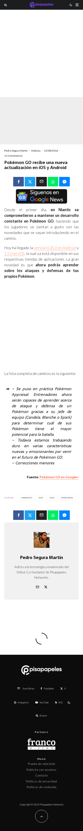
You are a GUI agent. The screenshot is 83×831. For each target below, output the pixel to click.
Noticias (36, 150)
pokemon (68, 498)
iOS (52, 498)
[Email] (41, 181)
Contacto (41, 775)
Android (27, 498)
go (41, 498)
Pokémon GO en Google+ (59, 477)
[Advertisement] (41, 59)
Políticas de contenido (41, 787)
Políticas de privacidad (41, 781)
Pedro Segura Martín (16, 150)
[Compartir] (18, 181)
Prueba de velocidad (41, 763)
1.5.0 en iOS (14, 253)
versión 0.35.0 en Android (55, 247)
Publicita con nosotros (41, 769)
